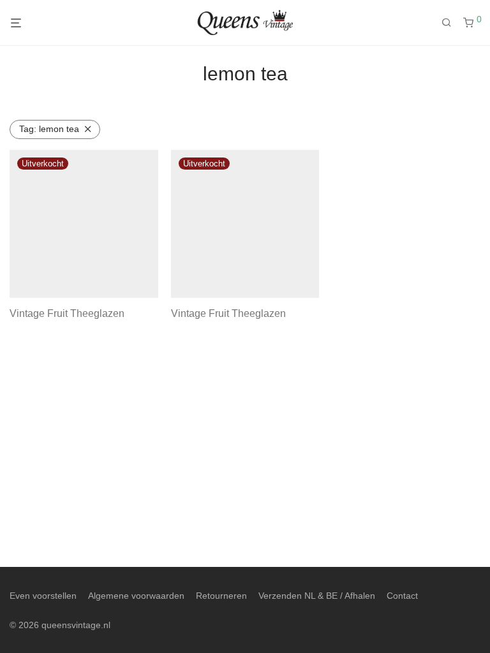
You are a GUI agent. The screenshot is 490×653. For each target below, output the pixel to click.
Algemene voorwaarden (136, 596)
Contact (402, 596)
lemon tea (49, 129)
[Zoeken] (451, 23)
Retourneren (221, 596)
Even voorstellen (43, 596)
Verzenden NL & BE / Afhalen (316, 596)
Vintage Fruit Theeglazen (67, 313)
